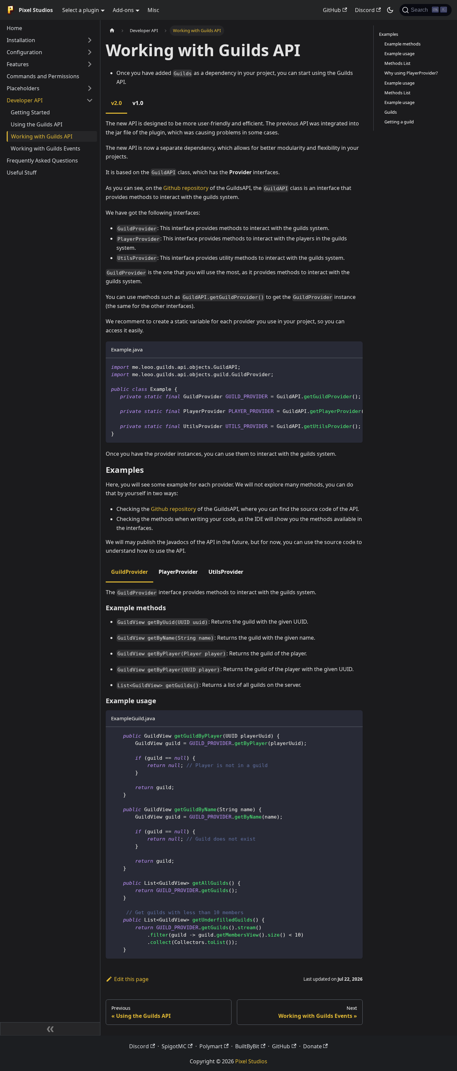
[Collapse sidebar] (50, 1029)
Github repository (185, 188)
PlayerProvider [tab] (178, 571)
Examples (388, 34)
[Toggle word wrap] (342, 366)
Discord (365, 10)
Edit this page (131, 979)
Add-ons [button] (123, 10)
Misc (153, 10)
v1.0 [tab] (137, 103)
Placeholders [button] (23, 88)
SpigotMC (174, 1046)
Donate (312, 1046)
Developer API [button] (24, 100)
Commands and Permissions (43, 76)
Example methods (402, 44)
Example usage (399, 53)
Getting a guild (399, 122)
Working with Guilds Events (45, 148)
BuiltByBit (247, 1046)
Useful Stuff (21, 172)
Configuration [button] (24, 52)
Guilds (390, 112)
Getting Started (30, 112)
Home (14, 28)
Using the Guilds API (36, 124)
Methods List (397, 63)
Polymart (210, 1046)
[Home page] (112, 30)
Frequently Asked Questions (42, 160)
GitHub (332, 10)
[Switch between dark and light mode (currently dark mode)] (390, 10)
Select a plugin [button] (80, 10)
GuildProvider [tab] (129, 571)
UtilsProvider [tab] (225, 571)
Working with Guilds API (41, 136)
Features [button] (18, 64)
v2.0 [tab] (116, 103)
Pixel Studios (251, 1061)
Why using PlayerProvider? (411, 73)
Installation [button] (21, 40)
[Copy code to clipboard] (354, 366)
